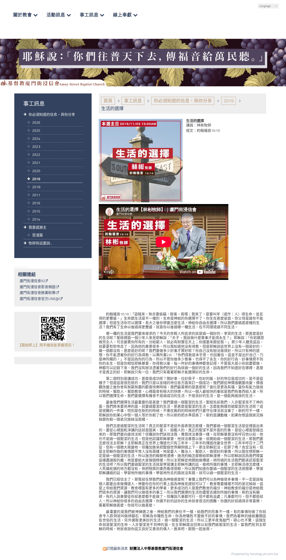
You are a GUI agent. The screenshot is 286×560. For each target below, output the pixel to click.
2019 (36, 179)
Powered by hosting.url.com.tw (254, 553)
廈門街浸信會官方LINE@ (39, 299)
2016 (36, 203)
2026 (36, 122)
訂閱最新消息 (117, 548)
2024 (36, 138)
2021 (36, 162)
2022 (36, 154)
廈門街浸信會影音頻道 (37, 287)
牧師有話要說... (40, 243)
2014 (36, 219)
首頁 (107, 100)
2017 (36, 195)
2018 (36, 187)
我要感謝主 (37, 227)
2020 (36, 171)
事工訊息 (133, 100)
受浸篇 (37, 235)
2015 (36, 211)
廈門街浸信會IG (32, 281)
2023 (36, 146)
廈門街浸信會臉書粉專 (37, 293)
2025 (36, 130)
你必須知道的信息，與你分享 (52, 114)
